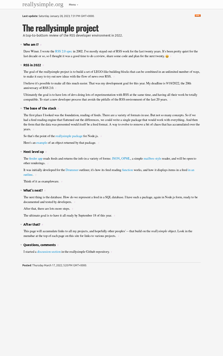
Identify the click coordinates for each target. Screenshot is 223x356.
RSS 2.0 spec (63, 51)
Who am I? (31, 44)
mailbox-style (152, 158)
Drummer (72, 169)
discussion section (49, 251)
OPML (125, 158)
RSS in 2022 (32, 65)
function (127, 169)
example (41, 142)
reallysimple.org (42, 4)
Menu (73, 4)
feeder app (36, 158)
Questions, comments (39, 245)
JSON (116, 158)
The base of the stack (39, 108)
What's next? (33, 190)
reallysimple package (69, 135)
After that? (31, 224)
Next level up (33, 152)
